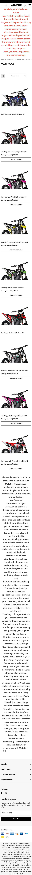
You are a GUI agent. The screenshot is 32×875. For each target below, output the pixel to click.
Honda (4, 854)
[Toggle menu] (2, 5)
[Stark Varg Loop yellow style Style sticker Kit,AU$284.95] (16, 224)
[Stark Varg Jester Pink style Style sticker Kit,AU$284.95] (16, 397)
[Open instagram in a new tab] (6, 793)
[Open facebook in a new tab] (1, 793)
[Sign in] (25, 5)
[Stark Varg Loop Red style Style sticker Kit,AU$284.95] (16, 133)
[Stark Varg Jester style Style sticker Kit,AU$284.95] (16, 315)
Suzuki (11, 856)
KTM (14, 854)
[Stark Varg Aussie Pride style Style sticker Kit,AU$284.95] (16, 443)
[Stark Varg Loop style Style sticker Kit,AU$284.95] (16, 269)
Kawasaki (19, 854)
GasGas (3, 856)
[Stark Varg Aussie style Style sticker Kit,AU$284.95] (16, 96)
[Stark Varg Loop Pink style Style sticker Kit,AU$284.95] (16, 179)
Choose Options (16, 159)
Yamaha (9, 854)
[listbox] (18, 76)
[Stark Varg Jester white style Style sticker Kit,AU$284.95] (16, 352)
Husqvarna (26, 854)
